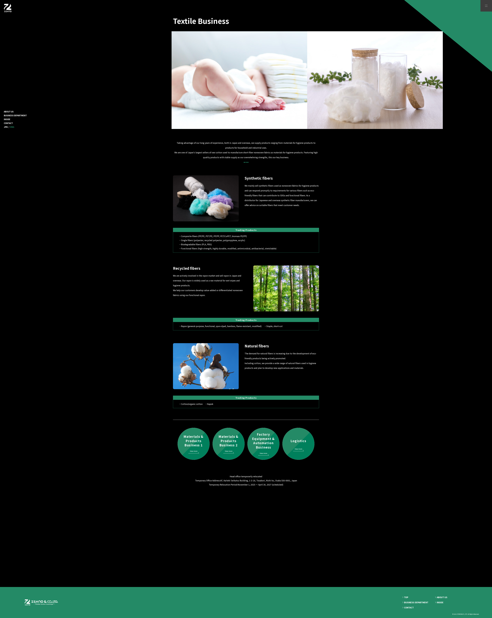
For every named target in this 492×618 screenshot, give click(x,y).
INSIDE (7, 119)
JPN (6, 127)
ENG (12, 127)
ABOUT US (9, 111)
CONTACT (8, 123)
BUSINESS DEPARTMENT (15, 115)
